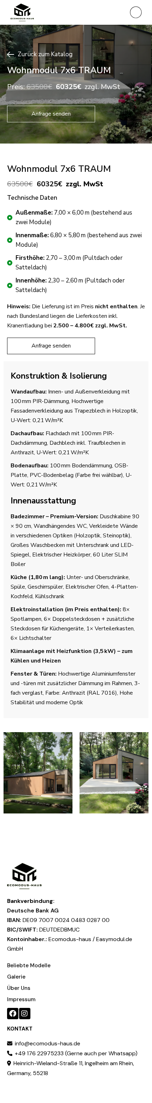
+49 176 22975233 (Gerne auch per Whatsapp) (75, 1053)
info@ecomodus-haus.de (46, 1043)
